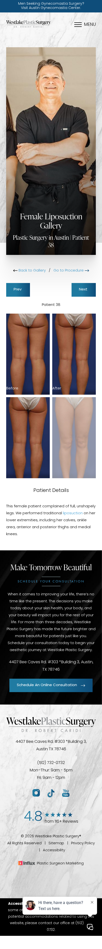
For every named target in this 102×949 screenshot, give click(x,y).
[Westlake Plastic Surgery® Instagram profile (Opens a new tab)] (36, 793)
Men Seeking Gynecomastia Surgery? (51, 6)
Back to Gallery (32, 271)
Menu (90, 25)
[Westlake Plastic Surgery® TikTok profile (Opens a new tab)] (51, 793)
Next (83, 289)
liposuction (73, 513)
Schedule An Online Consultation (47, 685)
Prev (18, 289)
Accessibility (54, 850)
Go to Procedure (69, 271)
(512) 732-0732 (51, 763)
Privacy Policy (83, 843)
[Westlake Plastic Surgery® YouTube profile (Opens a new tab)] (66, 793)
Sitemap (56, 843)
